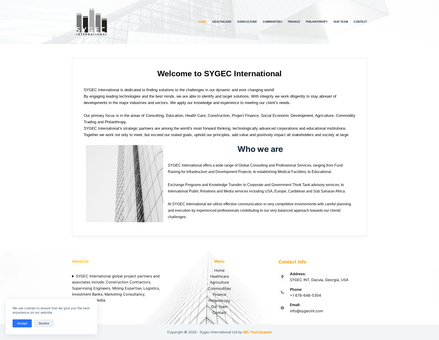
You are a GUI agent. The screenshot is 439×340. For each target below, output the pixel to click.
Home (202, 21)
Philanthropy (317, 21)
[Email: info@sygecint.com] (282, 308)
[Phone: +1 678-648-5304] (282, 292)
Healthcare (221, 21)
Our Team (340, 21)
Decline (44, 323)
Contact (360, 21)
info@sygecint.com (306, 311)
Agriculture (247, 21)
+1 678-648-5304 (305, 295)
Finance (294, 21)
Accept (22, 323)
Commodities (272, 21)
